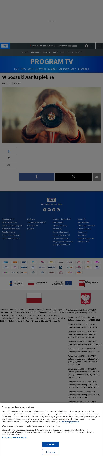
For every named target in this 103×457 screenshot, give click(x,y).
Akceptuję (51, 444)
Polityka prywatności (71, 422)
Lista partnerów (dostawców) (14, 437)
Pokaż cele (50, 452)
